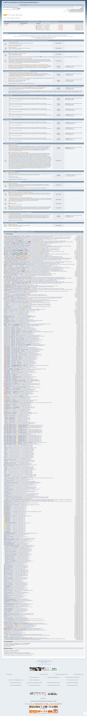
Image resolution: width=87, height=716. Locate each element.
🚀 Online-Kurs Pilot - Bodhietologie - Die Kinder (11, 333)
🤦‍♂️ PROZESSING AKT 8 (7, 508)
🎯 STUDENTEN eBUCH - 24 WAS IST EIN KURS (11, 377)
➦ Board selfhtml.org (19, 179)
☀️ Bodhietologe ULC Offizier (14, 213)
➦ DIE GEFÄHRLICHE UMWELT (9, 296)
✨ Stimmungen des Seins (8, 563)
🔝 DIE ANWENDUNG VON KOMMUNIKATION (11, 600)
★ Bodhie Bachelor (7, 653)
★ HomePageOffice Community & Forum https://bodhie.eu (20, 197)
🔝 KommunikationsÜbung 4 (8, 578)
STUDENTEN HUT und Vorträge (9, 319)
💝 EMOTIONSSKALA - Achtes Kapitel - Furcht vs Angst (12, 363)
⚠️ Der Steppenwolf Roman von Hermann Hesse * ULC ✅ (13, 431)
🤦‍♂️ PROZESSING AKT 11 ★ (8, 505)
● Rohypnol (6, 453)
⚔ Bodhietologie (14, 54)
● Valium (5, 446)
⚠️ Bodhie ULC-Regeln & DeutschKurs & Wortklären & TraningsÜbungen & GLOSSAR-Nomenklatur (28, 64)
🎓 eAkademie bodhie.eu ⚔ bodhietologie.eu (18, 53)
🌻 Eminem (5, 411)
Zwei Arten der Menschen (8, 617)
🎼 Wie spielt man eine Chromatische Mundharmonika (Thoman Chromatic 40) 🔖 (17, 242)
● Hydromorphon (6, 476)
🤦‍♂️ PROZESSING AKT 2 (7, 514)
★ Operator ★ (32, 653)
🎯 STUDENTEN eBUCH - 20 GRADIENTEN (10, 382)
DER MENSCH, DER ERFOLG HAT (9, 622)
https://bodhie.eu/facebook (17, 682)
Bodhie (10, 54)
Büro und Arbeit (6, 581)
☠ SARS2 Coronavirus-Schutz (8, 613)
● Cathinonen (6, 491)
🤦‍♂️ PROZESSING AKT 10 (8, 506)
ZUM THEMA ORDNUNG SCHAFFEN (9, 542)
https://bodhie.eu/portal (63, 674)
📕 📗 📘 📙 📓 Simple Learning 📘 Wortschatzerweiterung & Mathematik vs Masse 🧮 (17, 289)
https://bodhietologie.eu (55, 677)
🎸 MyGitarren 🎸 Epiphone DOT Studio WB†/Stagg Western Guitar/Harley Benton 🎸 (17, 288)
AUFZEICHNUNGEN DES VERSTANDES (10, 533)
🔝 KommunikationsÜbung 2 (8, 589)
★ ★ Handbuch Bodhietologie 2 (9, 480)
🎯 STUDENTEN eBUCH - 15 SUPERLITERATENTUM (12, 389)
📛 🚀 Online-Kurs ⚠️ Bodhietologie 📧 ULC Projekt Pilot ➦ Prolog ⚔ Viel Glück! (16, 345)
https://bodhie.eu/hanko (17, 685)
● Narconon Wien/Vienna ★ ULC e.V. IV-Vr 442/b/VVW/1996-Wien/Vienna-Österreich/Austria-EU (27, 87)
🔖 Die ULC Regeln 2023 (7, 292)
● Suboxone (6, 450)
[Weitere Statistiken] (7, 646)
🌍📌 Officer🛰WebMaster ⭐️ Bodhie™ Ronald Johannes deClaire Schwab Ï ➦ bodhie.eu (18, 277)
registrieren (16, 7)
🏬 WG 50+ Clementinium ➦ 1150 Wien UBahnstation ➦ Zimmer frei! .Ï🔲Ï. (15, 248)
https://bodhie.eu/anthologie (74, 682)
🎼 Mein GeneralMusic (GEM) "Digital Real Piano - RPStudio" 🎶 (14, 280)
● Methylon (5, 467)
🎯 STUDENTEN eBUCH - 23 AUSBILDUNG (10, 378)
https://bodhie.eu (45, 674)
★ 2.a (10, 121)
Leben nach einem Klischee (8, 583)
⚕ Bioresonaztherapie (7, 308)
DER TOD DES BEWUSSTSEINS (9, 543)
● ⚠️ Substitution (6, 434)
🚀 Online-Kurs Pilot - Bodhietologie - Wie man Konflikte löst (13, 340)
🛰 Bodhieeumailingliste (19, 56)
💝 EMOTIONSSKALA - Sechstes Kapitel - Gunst (11, 366)
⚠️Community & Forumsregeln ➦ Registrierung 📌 (12, 639)
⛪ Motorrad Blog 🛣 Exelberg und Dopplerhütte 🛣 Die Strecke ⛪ (25, 83)
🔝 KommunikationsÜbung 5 (70, 104)
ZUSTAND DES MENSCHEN (8, 595)
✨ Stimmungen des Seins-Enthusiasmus (10, 548)
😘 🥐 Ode (5, 395)
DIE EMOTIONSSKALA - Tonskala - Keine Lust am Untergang (13, 320)
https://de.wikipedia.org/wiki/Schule (27, 43)
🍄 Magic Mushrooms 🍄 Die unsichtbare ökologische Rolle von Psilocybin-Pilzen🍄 (17, 237)
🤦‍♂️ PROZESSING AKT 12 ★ (8, 503)
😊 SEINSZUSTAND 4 (7, 518)
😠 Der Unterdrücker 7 (7, 526)
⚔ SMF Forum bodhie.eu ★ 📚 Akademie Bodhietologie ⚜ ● (21, 2)
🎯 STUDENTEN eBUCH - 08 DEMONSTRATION (11, 401)
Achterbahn (6, 594)
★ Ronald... (61, 26)
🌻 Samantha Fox (6, 409)
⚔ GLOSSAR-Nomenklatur (8, 500)
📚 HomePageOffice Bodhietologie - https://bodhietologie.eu (21, 192)
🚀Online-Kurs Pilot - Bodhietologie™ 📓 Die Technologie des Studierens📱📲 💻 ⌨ (17, 344)
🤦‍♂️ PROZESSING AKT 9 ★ (8, 507)
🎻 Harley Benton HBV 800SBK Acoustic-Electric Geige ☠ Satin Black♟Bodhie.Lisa (17, 257)
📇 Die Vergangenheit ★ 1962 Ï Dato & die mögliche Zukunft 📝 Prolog (23, 72)
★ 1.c (10, 107)
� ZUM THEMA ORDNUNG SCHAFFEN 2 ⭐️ (11, 459)
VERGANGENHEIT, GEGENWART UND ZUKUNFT (11, 539)
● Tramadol (5, 448)
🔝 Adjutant (6, 414)
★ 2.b (10, 126)
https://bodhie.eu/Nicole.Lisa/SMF (36, 682)
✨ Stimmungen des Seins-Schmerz (9, 552)
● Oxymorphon (6, 460)
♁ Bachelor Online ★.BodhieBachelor (10, 300)
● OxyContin (6, 461)
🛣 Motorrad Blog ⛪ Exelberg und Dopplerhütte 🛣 (19, 79)
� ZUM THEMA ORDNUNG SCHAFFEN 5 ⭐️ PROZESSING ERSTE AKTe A (15, 441)
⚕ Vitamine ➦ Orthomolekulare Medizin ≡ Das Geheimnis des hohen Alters (15, 299)
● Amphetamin (6, 495)
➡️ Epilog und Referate (13, 145)
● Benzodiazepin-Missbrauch (8, 493)
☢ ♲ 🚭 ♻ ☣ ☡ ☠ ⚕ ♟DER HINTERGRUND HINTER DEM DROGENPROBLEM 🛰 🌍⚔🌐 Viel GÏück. (19, 264)
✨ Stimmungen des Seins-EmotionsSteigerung (11, 546)
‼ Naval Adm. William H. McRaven (9, 619)
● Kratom (5, 472)
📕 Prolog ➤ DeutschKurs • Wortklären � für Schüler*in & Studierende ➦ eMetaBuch (17, 501)
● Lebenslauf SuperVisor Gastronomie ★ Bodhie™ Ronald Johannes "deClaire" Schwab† (18, 638)
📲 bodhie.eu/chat (12, 203)
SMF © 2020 (43, 660)
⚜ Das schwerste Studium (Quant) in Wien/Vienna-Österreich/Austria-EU (15, 295)
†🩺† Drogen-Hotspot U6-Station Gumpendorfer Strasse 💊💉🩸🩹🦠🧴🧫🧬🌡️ (16, 238)
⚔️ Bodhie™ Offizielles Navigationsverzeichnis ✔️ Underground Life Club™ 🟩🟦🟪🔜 (17, 241)
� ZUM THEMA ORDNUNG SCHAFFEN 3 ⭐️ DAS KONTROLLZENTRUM (15, 444)
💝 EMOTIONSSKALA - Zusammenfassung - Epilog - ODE (13, 347)
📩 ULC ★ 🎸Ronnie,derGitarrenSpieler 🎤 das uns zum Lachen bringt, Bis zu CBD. (17, 620)
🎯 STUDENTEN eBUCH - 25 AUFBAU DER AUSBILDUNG (13, 376)
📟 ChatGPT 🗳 (18, 45)
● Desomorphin (6, 486)
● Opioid (5, 455)
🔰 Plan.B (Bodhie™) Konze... (70, 216)
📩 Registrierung (6, 326)
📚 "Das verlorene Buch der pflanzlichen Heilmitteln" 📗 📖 (20, 58)
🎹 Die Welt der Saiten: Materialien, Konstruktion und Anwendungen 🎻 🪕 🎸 (16, 269)
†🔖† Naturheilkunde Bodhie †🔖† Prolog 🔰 (11, 627)
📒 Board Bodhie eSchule (14, 42)
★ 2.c (10, 131)
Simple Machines (47, 660)
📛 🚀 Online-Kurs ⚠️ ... (40, 27)
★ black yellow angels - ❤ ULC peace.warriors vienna (12, 511)
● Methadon (6, 468)
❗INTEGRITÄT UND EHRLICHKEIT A (10, 424)
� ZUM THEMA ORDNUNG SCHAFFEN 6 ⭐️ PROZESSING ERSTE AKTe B (15, 440)
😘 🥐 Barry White (7, 398)
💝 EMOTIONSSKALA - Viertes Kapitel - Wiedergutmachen (13, 369)
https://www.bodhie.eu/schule (14, 43)
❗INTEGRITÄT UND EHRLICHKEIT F (9, 417)
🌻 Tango (5, 416)
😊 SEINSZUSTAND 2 (7, 520)
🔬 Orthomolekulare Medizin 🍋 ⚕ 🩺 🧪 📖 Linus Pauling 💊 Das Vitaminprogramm (17, 306)
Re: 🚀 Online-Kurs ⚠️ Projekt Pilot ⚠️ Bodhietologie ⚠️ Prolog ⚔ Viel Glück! (16, 301)
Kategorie (5, 575)
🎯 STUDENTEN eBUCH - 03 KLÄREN (10, 408)
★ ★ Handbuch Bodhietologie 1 (9, 485)
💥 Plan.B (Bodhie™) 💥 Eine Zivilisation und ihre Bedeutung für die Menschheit (16, 302)
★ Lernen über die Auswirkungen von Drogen (28, 434)
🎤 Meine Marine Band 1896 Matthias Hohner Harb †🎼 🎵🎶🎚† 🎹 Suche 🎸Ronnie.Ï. (17, 268)
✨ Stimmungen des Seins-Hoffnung (10, 556)
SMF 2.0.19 (39, 660)
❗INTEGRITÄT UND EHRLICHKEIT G (10, 415)
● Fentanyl (5, 479)
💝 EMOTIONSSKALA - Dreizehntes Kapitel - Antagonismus (13, 359)
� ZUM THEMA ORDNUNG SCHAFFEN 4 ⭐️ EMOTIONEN (13, 443)
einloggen (11, 7)
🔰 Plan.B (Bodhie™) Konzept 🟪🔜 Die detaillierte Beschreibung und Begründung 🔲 (17, 243)
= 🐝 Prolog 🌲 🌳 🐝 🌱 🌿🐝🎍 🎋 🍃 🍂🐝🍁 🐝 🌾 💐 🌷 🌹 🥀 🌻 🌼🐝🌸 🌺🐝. (17, 255)
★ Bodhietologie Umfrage (8, 590)
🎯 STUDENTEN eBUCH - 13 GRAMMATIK (10, 392)
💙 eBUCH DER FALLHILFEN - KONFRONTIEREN (11, 383)
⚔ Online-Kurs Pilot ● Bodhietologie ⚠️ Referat (11, 327)
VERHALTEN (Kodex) (7, 568)
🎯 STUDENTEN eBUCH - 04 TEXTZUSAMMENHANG (12, 407)
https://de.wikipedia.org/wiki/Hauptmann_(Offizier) (41, 217)
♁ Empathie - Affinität (7, 307)
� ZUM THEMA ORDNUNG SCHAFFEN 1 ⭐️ (11, 463)
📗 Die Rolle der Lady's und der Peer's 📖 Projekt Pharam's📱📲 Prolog (15, 271)
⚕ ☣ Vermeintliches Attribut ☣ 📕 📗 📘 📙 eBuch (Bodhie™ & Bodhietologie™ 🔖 (17, 623)
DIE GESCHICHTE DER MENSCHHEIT (9, 321)
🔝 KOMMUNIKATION (7, 532)
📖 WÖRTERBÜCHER (7, 586)
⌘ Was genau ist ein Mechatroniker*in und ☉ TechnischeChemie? (14, 309)
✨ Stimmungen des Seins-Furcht (9, 557)
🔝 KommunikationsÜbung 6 (8, 574)
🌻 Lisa (5, 420)
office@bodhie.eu (9, 674)
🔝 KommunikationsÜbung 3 (8, 584)
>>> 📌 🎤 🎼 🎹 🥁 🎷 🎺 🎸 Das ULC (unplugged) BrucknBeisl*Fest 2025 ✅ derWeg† (17, 282)
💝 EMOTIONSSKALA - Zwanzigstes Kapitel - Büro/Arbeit (13, 352)
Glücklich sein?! (6, 636)
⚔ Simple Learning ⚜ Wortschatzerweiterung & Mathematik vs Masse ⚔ (52, 56)
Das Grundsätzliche (7, 593)
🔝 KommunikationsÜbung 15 (8, 565)
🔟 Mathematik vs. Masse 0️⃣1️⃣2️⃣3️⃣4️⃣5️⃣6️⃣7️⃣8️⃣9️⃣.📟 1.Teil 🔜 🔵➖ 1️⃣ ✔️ (16, 365)
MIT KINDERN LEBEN (7, 597)
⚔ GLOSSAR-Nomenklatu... (40, 29)
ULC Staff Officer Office (19, 220)
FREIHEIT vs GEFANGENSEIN (8, 536)
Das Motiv (5, 631)
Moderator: (10, 55)
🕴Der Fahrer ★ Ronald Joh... (70, 80)
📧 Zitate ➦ (6, 607)
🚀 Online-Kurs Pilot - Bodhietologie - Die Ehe (11, 334)
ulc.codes (5, 313)
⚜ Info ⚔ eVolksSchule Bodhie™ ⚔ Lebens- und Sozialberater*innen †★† (15, 247)
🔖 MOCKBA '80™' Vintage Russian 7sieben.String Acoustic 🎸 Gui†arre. (15, 263)
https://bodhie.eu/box (79, 674)
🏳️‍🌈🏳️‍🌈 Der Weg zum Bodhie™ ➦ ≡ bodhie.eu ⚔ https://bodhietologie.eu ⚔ (15, 629)
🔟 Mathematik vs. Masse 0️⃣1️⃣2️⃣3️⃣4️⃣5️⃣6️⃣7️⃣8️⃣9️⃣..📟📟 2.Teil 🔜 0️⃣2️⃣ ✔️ (16, 254)
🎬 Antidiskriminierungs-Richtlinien (9, 316)
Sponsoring (25, 653)
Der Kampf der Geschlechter (8, 582)
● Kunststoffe (6, 449)
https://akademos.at (36, 677)
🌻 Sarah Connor (6, 410)
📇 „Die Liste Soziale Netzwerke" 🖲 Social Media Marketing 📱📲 (32, 56)
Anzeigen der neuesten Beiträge (9, 645)
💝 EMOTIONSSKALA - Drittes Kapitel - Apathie (11, 370)
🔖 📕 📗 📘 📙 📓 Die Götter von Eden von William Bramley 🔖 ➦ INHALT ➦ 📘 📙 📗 (17, 286)
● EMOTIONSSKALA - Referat (8, 346)
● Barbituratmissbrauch (7, 494)
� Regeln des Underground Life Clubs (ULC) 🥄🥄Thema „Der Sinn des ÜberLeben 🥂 (17, 261)
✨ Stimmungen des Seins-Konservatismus (10, 550)
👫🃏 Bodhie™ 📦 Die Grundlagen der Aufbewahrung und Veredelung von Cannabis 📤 (17, 278)
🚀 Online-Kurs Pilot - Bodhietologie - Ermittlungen (12, 332)
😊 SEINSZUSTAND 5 (7, 517)
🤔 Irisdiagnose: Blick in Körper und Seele (10, 353)
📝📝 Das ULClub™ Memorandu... (71, 175)
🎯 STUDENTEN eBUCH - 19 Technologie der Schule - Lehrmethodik (14, 384)
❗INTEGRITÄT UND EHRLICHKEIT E (9, 418)
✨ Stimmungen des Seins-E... (70, 109)
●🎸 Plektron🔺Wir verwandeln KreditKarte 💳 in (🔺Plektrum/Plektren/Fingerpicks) (17, 270)
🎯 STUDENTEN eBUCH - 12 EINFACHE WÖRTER (11, 393)
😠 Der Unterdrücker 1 (7, 531)
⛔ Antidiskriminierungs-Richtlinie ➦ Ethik (10, 606)
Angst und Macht (6, 564)
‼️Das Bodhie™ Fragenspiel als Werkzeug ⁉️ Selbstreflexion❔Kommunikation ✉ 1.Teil (17, 402)
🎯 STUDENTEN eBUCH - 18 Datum (9, 385)
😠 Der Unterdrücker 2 (7, 530)
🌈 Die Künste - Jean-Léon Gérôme (9, 422)
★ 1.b (10, 102)
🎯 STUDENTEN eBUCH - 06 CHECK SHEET (10, 405)
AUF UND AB (6, 322)
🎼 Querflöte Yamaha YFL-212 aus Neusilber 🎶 (11, 275)
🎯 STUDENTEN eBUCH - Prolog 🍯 (9, 428)
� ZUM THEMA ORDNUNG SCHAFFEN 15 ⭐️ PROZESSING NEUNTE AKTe (15, 430)
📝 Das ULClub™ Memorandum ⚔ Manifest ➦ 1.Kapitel (12, 634)
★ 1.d (10, 113)
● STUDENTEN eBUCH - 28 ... (70, 128)
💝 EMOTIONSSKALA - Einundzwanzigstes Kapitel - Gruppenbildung (15, 351)
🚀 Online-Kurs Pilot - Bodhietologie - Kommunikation (12, 328)
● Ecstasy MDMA (6, 481)
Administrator (12, 653)
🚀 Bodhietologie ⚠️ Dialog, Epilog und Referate (11, 325)
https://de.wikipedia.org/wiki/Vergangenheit (37, 75)
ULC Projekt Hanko (36, 174)
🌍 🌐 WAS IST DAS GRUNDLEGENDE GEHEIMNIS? (12, 545)
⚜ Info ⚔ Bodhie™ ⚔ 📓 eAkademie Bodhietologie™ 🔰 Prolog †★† (14, 244)
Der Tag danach (6, 596)
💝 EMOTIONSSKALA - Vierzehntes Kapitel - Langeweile (12, 358)
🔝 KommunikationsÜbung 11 (8, 569)
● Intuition (5, 314)
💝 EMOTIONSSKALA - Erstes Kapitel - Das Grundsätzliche (13, 372)
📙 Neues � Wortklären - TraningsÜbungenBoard (18, 152)
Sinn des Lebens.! (7, 588)
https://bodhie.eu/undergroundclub (74, 677)
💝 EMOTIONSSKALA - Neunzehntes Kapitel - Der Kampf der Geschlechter (15, 354)
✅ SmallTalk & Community (14, 172)
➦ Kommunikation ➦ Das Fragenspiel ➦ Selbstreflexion (12, 297)
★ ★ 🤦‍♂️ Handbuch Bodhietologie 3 (9, 478)
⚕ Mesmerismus (6, 293)
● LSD (5, 471)
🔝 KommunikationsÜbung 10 (8, 570)
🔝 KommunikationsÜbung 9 (8, 572)
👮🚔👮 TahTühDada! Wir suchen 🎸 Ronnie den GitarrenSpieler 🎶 (14, 265)
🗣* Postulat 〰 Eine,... (39, 28)
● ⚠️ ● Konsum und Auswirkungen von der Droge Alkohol (13, 497)
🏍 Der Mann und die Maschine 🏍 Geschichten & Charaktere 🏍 (14, 239)
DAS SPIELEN (6, 537)
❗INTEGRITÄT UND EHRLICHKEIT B (10, 421)
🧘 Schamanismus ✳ (7, 284)
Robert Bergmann (10, 652)
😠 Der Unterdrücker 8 (7, 525)
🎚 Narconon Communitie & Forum (48, 286)
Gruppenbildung (6, 580)
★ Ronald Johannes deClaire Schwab (17, 55)
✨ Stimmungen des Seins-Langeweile (10, 551)
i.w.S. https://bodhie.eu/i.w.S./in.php (13, 176)
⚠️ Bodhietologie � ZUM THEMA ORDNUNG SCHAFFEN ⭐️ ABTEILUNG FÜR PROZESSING (18, 442)
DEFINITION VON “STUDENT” (8, 587)
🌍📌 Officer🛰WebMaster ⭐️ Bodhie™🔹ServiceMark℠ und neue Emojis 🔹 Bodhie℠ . (17, 251)
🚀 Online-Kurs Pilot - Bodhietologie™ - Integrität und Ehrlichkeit (14, 337)
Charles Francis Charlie (22, 652)
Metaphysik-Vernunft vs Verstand (9, 538)
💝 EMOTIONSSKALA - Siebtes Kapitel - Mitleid (11, 364)
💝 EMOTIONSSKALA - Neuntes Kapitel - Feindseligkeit (12, 362)
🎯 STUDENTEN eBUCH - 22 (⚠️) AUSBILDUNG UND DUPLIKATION (14, 380)
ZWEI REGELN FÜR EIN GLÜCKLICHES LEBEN (11, 614)
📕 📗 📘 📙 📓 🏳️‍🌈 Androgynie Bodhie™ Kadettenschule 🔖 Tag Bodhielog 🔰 (16, 628)
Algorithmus (6, 571)
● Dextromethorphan (7, 484)
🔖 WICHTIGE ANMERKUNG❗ (8, 610)
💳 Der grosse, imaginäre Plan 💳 (9, 311)
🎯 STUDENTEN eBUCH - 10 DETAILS (10, 399)
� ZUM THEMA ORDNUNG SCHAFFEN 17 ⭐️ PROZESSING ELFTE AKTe (15, 427)
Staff (28, 653)
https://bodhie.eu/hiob (74, 685)
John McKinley (6, 652)
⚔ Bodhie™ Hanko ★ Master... (70, 66)
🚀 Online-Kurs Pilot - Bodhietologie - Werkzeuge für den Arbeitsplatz (15, 335)
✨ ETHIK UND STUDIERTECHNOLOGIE (10, 379)
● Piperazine (6, 457)
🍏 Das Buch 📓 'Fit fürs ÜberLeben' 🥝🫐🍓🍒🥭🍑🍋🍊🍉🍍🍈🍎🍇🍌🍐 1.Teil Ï (17, 258)
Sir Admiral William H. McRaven (9, 609)
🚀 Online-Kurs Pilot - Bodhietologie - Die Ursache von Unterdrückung (15, 341)
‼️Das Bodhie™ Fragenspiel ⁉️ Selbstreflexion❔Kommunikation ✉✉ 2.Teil (16, 252)
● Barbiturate (6, 452)
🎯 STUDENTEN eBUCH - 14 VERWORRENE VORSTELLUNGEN (13, 391)
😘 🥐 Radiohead (6, 397)
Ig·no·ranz (5, 553)
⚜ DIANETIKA (6, 318)
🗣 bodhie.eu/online (13, 47)
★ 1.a (10, 97)
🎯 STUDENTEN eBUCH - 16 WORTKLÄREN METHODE (12, 388)
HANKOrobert (28, 652)
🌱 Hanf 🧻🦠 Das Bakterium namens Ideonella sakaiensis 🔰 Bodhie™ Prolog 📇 (16, 267)
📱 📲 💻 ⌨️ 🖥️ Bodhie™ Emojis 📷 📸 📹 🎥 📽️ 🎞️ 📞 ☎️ (13, 324)
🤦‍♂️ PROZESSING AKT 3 (7, 513)
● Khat (5, 473)
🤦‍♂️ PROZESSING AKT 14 (8, 492)
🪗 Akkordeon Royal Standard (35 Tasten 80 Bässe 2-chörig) (13, 273)
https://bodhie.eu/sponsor (56, 682)
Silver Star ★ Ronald (7, 433)
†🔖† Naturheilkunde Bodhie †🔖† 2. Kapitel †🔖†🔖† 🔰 (13, 625)
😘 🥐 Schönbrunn (7, 403)
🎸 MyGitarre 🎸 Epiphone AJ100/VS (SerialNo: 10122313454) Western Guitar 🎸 (16, 256)
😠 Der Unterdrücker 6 (7, 527)
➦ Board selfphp (24, 179)
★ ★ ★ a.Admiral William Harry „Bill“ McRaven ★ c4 (12, 482)
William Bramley (16, 652)
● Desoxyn (5, 456)
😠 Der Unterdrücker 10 (7, 523)
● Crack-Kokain (6, 488)
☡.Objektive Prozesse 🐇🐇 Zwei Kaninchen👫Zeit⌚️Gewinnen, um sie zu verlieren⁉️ (17, 294)
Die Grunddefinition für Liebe (8, 603)
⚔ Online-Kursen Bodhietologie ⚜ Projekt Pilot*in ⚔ (70, 56)
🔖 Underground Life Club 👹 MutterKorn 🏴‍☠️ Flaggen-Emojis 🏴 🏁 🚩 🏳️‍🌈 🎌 (16, 283)
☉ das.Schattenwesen (7, 303)
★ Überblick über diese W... (70, 74)
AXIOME (5, 612)
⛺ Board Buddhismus (13, 183)
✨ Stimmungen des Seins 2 (8, 562)
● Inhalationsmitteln (7, 474)
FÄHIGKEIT (5, 602)
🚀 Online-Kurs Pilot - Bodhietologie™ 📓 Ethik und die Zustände (14, 338)
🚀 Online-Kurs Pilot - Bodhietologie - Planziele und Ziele (13, 329)
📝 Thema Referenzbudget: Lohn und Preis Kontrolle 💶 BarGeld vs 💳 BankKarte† (17, 245)
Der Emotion (6, 576)
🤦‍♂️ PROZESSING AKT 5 (7, 510)
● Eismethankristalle (7, 475)
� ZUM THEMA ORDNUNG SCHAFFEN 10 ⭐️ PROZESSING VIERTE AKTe (15, 437)
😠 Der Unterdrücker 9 (7, 524)
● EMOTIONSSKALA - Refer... (70, 133)
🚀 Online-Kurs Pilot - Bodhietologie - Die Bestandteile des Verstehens (15, 343)
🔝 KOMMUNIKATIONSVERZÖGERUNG (10, 599)
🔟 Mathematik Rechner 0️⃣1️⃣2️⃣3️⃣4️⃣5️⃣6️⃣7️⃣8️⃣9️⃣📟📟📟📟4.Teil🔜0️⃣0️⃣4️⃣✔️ (16, 250)
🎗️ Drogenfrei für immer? (8, 423)
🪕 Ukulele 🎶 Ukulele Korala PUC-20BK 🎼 (10, 274)
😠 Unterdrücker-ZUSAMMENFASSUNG (10, 522)
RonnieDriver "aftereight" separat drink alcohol (11, 504)
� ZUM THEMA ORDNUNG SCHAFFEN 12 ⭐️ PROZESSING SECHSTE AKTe (15, 435)
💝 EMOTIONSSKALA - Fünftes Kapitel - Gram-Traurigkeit (13, 367)
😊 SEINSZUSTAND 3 (7, 519)
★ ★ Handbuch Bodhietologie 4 (9, 465)
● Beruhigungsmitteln (7, 447)
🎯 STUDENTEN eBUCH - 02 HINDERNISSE (10, 412)
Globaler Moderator (20, 653)
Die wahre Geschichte (7, 632)
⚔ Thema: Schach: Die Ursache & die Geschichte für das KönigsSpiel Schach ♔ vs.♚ (17, 262)
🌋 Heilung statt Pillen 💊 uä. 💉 (9, 290)
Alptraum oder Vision (7, 621)
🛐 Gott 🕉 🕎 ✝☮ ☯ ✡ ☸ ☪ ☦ (8, 276)
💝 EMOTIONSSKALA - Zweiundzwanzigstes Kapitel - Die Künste (14, 350)
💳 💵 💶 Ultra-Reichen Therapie (9, 287)
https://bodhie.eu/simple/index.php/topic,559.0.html (44, 38)
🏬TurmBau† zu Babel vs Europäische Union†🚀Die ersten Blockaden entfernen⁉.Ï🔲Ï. (17, 281)
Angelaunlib (28, 643)
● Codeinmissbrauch (7, 487)
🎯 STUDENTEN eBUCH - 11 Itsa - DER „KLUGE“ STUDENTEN (13, 396)
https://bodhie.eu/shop (55, 685)
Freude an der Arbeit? (7, 549)
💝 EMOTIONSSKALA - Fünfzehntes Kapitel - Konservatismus (13, 357)
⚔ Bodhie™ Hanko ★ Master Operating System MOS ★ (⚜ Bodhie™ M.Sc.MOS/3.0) (17, 235)
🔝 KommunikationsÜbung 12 (8, 567)
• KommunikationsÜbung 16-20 (9, 555)
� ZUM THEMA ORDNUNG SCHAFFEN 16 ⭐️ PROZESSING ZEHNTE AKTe (15, 429)
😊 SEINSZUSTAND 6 (7, 516)
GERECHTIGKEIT (6, 535)
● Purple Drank (6, 454)
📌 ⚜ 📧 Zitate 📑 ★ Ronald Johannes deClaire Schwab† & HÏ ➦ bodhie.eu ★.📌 (16, 635)
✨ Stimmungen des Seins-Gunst (9, 559)
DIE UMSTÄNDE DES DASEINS (8, 544)
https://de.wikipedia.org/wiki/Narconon (37, 88)
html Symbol (6, 312)
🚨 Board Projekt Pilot (13, 224)
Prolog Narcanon (6, 498)
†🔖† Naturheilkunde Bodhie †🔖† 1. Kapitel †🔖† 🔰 (12, 626)
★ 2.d (10, 137)
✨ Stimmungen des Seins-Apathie (9, 561)
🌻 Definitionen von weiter (8, 390)
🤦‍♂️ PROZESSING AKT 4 (7, 512)
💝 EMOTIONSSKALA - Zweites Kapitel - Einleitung (12, 371)
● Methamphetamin (7, 469)
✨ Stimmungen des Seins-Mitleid (9, 558)
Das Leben (5, 591)
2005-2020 (42, 661)
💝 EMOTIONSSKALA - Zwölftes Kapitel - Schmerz (12, 360)
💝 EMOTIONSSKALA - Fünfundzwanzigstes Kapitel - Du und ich (14, 348)
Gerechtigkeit (6, 616)
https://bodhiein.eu (37, 62)
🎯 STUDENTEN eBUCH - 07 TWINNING (10, 404)
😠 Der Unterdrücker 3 (7, 529)
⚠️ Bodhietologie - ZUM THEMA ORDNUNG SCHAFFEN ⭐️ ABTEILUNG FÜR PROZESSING (18, 331)
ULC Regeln (19, 54)
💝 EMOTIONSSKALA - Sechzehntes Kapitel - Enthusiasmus (13, 356)
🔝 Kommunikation (7, 615)
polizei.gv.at (6, 462)
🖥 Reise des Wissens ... (39, 26)
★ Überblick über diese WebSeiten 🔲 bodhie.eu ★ (12, 236)
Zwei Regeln (6, 633)
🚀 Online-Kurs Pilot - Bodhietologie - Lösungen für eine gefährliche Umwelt (16, 339)
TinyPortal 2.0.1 (38, 661)
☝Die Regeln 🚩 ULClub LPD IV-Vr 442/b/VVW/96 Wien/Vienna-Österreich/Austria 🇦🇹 (17, 499)
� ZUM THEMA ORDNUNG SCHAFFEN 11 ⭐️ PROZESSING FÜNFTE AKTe (15, 436)
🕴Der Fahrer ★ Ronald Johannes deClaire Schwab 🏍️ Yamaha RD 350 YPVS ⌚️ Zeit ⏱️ (17, 249)
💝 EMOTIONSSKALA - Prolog (8, 373)
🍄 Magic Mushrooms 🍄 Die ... (70, 88)
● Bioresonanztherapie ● (8, 315)
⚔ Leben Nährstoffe (7, 305)
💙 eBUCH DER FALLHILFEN (8, 386)
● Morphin (5, 466)
